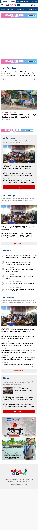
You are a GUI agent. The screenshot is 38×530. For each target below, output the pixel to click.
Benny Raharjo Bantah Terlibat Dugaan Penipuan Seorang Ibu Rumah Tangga (18, 263)
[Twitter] (17, 474)
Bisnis (7, 112)
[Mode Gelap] (32, 5)
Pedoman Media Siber (24, 481)
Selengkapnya (18, 187)
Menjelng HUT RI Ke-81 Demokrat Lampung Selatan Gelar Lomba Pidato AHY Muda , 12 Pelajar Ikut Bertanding (17, 167)
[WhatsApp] (24, 474)
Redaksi (30, 479)
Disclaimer (11, 481)
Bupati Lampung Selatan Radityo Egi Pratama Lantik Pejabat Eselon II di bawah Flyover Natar (18, 174)
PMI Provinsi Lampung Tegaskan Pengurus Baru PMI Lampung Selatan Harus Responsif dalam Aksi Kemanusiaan (28, 73)
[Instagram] (21, 474)
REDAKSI (22, 479)
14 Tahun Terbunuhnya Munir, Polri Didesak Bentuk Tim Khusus (19, 270)
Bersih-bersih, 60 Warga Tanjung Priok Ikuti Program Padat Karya (20, 290)
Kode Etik (15, 479)
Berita (3, 112)
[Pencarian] (35, 5)
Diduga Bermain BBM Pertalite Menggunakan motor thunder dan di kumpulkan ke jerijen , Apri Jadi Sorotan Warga (18, 358)
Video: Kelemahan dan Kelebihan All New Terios (21, 283)
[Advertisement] (19, 37)
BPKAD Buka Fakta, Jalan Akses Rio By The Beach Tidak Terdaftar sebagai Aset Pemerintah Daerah (9, 73)
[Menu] (2, 5)
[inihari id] (13, 5)
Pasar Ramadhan (6, 120)
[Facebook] (13, 474)
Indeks (7, 479)
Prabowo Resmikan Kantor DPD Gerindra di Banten (20, 277)
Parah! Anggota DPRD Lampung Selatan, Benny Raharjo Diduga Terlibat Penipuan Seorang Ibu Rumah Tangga (21, 256)
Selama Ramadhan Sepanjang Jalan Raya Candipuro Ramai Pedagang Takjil (18, 116)
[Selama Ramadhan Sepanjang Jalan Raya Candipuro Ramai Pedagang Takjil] (19, 100)
